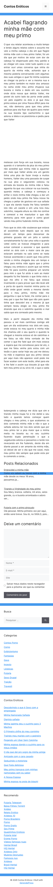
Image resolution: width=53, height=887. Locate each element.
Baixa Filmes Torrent (14, 806)
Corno (7, 647)
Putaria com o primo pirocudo (19, 507)
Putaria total (10, 835)
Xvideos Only (10, 851)
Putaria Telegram (12, 802)
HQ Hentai (9, 848)
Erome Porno (10, 838)
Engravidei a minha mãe (16, 470)
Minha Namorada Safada (17, 715)
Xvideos (8, 861)
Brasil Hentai (10, 864)
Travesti (8, 686)
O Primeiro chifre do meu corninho (21, 731)
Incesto (7, 664)
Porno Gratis (10, 825)
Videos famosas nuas (15, 842)
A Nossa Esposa (12, 777)
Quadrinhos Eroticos (14, 832)
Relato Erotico (11, 812)
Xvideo (7, 809)
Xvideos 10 (9, 815)
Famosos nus (11, 858)
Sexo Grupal (10, 677)
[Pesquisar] (45, 620)
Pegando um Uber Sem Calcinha (21, 740)
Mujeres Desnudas (13, 855)
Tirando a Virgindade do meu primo (22, 489)
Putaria (7, 673)
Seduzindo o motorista (15, 761)
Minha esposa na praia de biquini (21, 781)
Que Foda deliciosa (14, 765)
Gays (6, 660)
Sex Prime (9, 828)
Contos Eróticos (16, 6)
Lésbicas (8, 669)
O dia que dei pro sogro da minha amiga (24, 752)
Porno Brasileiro (12, 819)
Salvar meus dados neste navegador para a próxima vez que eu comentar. (26, 585)
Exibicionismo (11, 651)
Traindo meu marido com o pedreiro (22, 736)
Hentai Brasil (10, 845)
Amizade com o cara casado (18, 756)
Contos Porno (11, 643)
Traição (7, 682)
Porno (7, 822)
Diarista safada (12, 719)
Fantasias (9, 656)
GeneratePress (26, 883)
